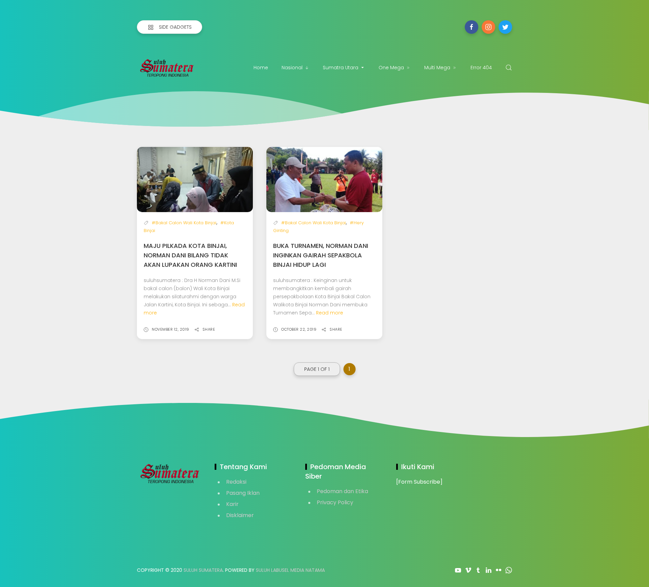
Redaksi (236, 482)
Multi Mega (437, 67)
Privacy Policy (335, 502)
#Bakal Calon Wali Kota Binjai (184, 223)
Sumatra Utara (340, 67)
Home (261, 67)
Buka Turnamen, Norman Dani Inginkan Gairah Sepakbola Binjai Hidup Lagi (320, 255)
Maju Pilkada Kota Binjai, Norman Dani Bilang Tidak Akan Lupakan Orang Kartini (190, 255)
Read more (329, 312)
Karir (232, 504)
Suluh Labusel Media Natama (290, 570)
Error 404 (481, 67)
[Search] (508, 67)
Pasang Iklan (243, 493)
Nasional (292, 67)
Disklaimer (240, 515)
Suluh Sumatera (203, 570)
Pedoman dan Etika (342, 491)
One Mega (391, 67)
